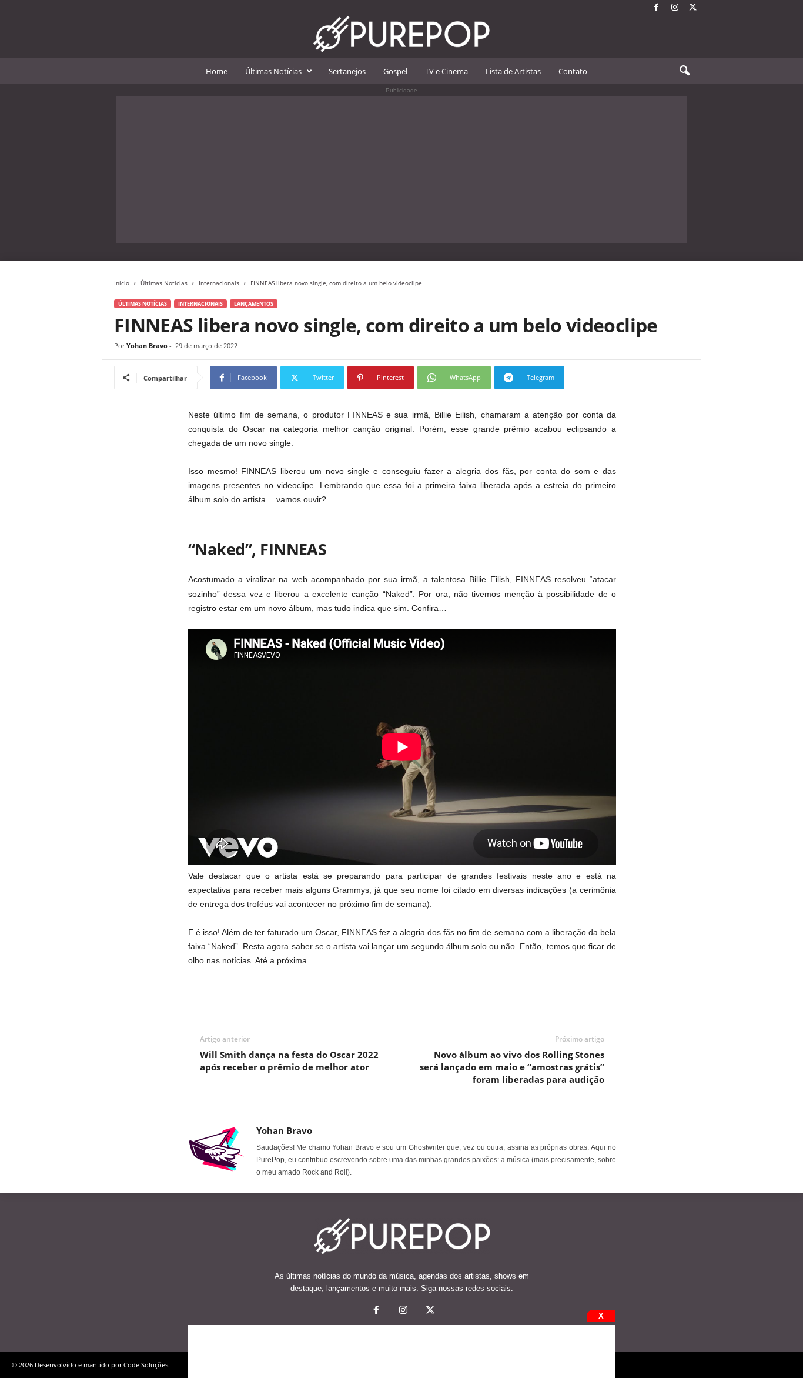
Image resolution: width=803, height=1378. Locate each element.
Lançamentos (253, 304)
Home (216, 71)
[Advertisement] (401, 169)
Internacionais (219, 283)
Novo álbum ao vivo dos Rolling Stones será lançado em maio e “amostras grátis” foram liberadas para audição (512, 1067)
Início (121, 283)
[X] (693, 8)
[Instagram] (675, 8)
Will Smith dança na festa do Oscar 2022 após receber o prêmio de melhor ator (289, 1061)
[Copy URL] (603, 377)
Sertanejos (347, 71)
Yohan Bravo (147, 345)
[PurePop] (401, 34)
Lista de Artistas (513, 71)
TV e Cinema (446, 71)
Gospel (395, 71)
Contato (572, 71)
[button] (684, 71)
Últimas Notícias (273, 71)
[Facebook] (657, 8)
